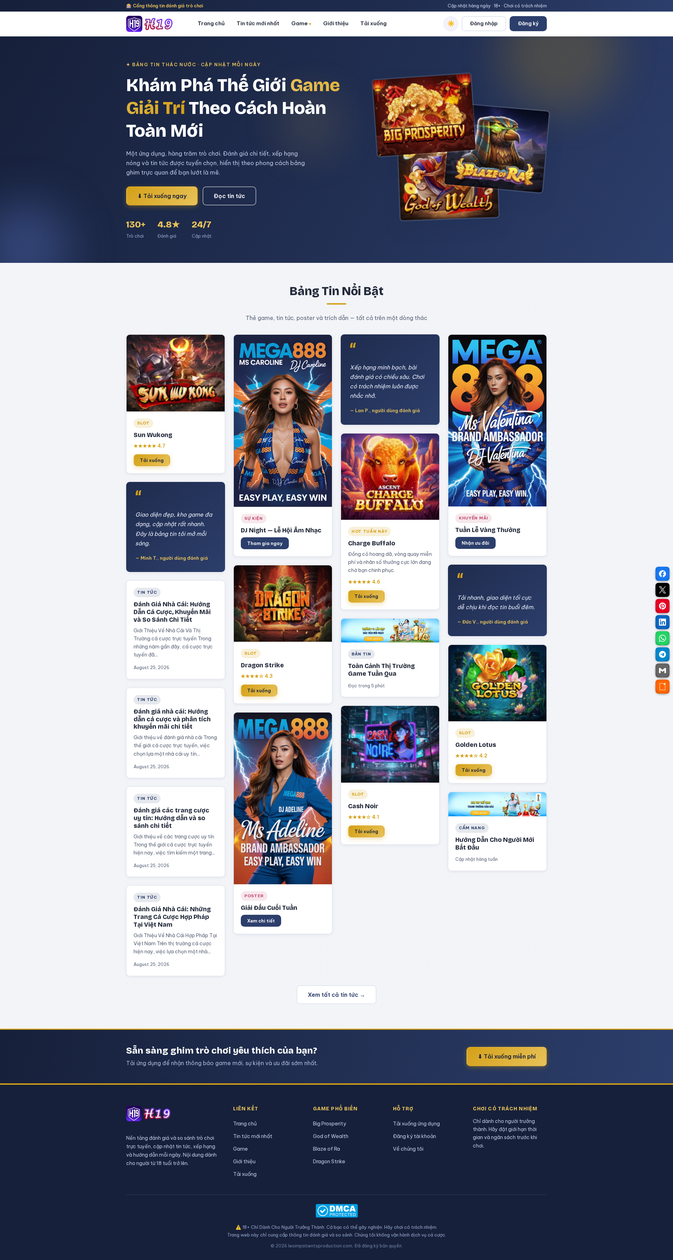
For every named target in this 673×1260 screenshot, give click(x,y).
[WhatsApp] (662, 638)
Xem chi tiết (261, 921)
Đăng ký (528, 23)
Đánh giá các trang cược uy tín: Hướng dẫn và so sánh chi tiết (171, 818)
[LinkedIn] (662, 622)
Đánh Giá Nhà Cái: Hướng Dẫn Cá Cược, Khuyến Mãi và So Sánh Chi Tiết (172, 612)
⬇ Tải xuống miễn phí (507, 1056)
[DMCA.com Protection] (336, 1211)
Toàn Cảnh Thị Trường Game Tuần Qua (381, 669)
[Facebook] (662, 574)
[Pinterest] (662, 606)
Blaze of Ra (326, 1148)
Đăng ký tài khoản (414, 1136)
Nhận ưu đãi (475, 543)
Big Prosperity (329, 1123)
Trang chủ (211, 23)
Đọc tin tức (229, 195)
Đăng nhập (484, 23)
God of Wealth (330, 1136)
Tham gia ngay (265, 543)
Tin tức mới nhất (258, 23)
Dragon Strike (329, 1161)
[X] (662, 590)
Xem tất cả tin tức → (336, 994)
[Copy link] (662, 687)
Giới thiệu (335, 23)
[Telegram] (662, 654)
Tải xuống (373, 23)
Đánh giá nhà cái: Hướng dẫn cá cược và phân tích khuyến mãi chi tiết (172, 719)
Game (301, 23)
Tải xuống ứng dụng (416, 1123)
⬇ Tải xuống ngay (161, 195)
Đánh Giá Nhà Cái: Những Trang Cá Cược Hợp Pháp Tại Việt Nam (172, 917)
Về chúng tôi (408, 1148)
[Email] (662, 670)
